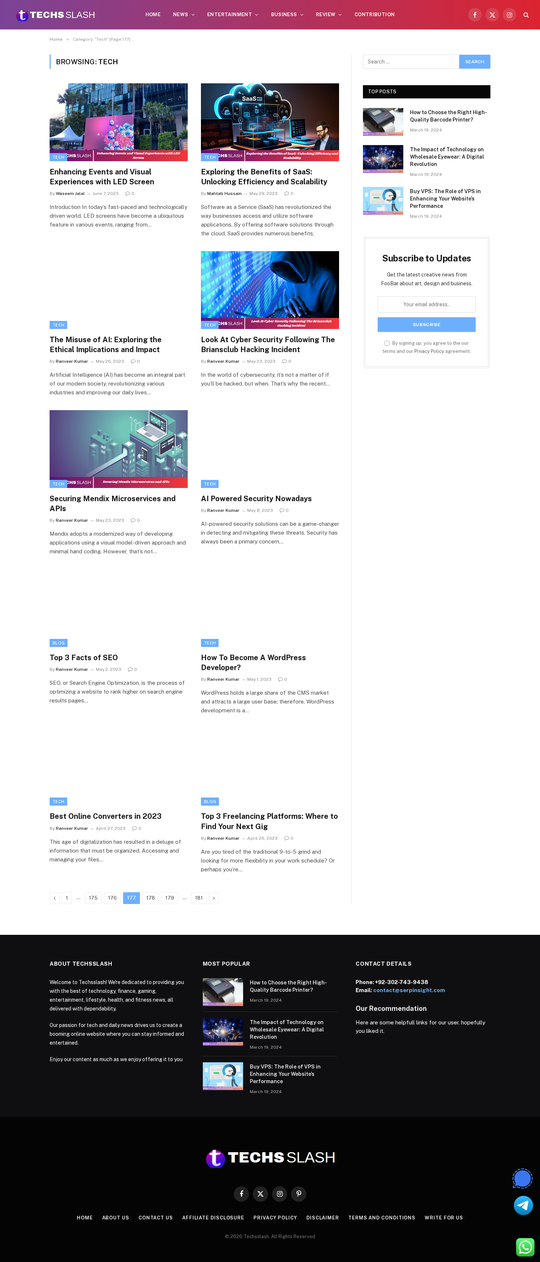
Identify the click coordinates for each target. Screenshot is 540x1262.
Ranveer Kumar (72, 361)
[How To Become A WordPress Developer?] (270, 608)
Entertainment (229, 14)
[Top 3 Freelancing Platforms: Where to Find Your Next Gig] (270, 767)
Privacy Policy (429, 351)
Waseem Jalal (70, 193)
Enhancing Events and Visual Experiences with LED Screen (103, 176)
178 (150, 898)
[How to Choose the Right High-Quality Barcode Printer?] (383, 122)
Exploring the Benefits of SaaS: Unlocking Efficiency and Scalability (264, 176)
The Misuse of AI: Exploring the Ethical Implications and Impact (106, 344)
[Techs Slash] (55, 14)
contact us (155, 1218)
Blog (59, 643)
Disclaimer (322, 1218)
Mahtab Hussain (224, 193)
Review (325, 14)
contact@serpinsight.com (409, 990)
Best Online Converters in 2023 (106, 816)
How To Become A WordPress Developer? (253, 662)
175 (93, 898)
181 (199, 898)
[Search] (525, 15)
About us (115, 1218)
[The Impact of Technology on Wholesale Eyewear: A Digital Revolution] (383, 159)
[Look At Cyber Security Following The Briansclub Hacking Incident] (270, 290)
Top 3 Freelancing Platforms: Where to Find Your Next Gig (269, 821)
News (180, 14)
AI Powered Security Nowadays (256, 498)
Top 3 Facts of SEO (84, 657)
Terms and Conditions (381, 1218)
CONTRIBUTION (374, 14)
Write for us (444, 1218)
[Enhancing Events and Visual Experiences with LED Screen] (119, 122)
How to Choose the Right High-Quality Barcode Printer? (448, 116)
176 (112, 898)
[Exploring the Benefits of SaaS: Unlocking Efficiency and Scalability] (270, 122)
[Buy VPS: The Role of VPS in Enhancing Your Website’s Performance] (383, 201)
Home (153, 14)
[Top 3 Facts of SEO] (119, 608)
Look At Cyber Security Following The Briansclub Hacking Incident (268, 344)
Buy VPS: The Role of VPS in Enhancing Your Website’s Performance (445, 198)
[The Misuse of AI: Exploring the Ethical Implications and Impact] (119, 290)
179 (169, 898)
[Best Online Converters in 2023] (119, 767)
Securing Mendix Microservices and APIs (113, 503)
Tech (58, 157)
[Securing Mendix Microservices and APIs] (119, 449)
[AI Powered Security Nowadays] (270, 449)
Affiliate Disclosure (213, 1218)
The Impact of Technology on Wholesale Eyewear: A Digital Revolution (447, 157)
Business (284, 14)
